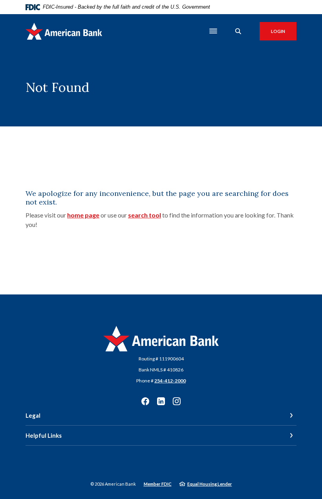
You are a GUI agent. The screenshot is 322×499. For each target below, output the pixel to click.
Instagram (177, 401)
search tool (144, 215)
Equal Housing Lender (209, 483)
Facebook (145, 401)
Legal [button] (33, 415)
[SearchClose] (238, 31)
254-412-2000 (170, 381)
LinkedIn (161, 401)
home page (83, 215)
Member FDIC (158, 483)
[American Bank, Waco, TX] (64, 31)
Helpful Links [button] (44, 435)
